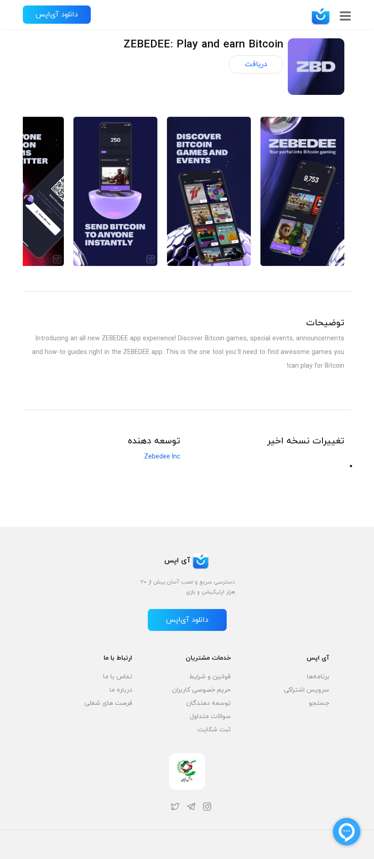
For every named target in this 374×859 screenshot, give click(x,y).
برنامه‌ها (318, 676)
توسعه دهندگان (208, 703)
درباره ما (120, 690)
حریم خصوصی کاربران (201, 690)
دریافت (256, 64)
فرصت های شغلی (108, 703)
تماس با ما (117, 676)
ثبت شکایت (214, 729)
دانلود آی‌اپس (57, 15)
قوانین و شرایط (210, 676)
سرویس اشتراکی (306, 690)
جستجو (319, 703)
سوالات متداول (210, 716)
